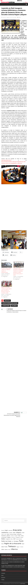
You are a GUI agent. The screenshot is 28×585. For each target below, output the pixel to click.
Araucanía (17, 530)
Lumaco (21, 537)
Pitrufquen (16, 541)
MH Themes (23, 583)
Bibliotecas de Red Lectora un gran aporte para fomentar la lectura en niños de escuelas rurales (6, 290)
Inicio (2, 575)
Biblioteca (7, 300)
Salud (23, 543)
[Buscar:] (14, 520)
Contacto (3, 573)
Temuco (12, 546)
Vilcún (9, 549)
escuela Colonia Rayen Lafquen (9, 303)
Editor (19, 17)
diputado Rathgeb (13, 534)
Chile (14, 532)
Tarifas (2, 579)
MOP (14, 539)
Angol (6, 530)
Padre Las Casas (6, 541)
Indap (19, 535)
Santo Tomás (4, 546)
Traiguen (18, 546)
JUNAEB (22, 535)
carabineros (4, 532)
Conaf (2, 534)
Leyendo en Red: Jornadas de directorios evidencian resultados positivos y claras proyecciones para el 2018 (18, 272)
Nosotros (3, 577)
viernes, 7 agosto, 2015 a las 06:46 (9, 17)
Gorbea (12, 535)
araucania (10, 530)
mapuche (8, 539)
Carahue (10, 532)
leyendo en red (6, 305)
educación (19, 534)
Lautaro (9, 537)
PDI (12, 541)
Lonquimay (17, 537)
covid (5, 534)
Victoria (6, 549)
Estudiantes (3, 535)
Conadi (22, 532)
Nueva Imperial (19, 539)
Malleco (3, 539)
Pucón (21, 541)
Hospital (15, 535)
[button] (26, 4)
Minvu (12, 539)
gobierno (8, 535)
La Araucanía (3, 537)
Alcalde (2, 530)
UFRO (2, 549)
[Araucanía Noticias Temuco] (14, 2)
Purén (2, 543)
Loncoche (13, 537)
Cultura (8, 534)
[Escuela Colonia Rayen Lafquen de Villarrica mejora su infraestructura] (6, 265)
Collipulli (18, 532)
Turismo (21, 546)
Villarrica (14, 305)
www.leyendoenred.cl (6, 160)
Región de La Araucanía (12, 543)
